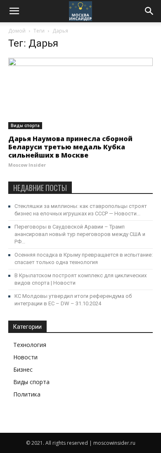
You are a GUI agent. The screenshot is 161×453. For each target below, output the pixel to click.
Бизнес (23, 369)
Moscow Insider (27, 165)
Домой (17, 30)
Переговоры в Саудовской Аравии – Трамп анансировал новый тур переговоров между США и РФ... (79, 234)
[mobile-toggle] (14, 11)
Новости (25, 357)
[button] (149, 11)
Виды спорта (25, 125)
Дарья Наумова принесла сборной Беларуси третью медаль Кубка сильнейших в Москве (70, 147)
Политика (26, 394)
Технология (29, 345)
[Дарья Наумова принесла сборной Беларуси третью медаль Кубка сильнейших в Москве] (80, 93)
